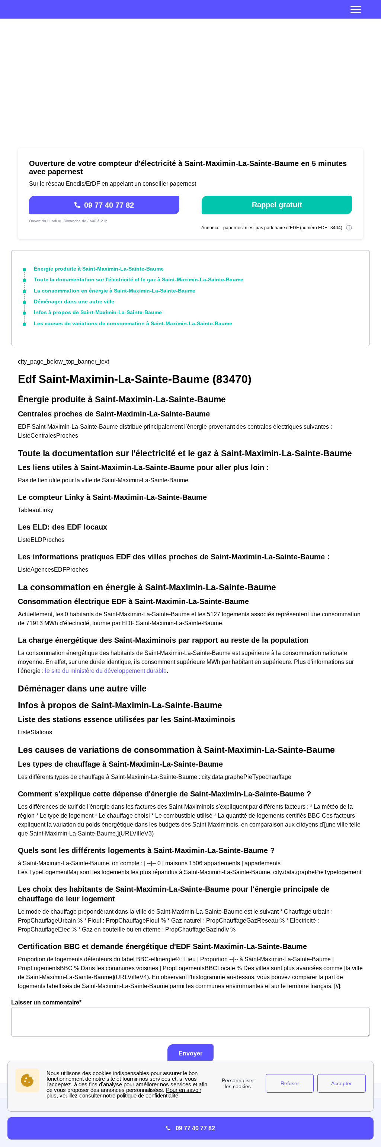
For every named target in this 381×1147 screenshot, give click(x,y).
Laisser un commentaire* (46, 1002)
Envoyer (190, 1053)
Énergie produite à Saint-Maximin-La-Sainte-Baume (99, 269)
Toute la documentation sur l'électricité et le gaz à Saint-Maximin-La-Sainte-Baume (138, 279)
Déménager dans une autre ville (74, 301)
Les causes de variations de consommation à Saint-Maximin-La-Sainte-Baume (133, 323)
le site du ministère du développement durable (106, 671)
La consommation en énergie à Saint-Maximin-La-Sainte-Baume (114, 291)
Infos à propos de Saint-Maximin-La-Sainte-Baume (98, 312)
